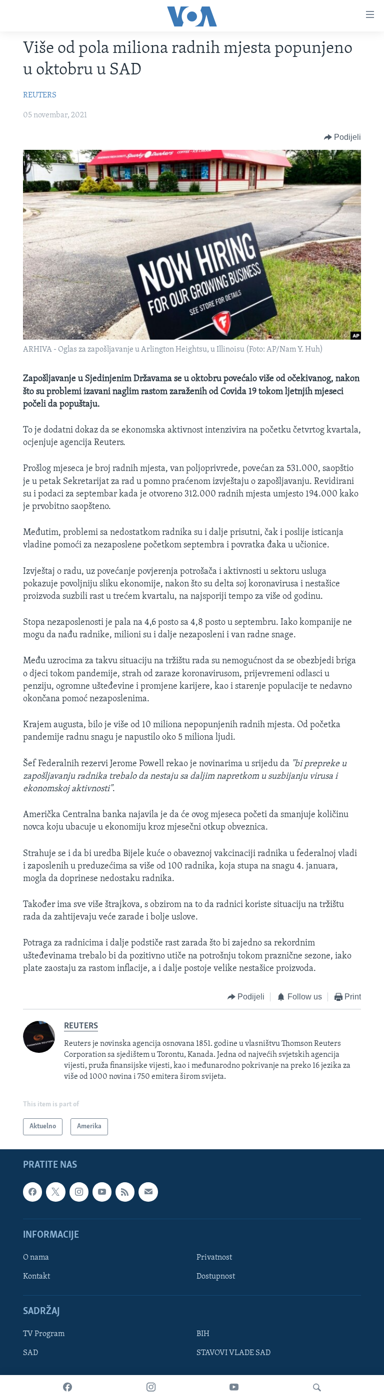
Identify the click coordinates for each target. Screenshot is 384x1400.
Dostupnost (215, 1277)
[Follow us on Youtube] (102, 1191)
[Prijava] (148, 1191)
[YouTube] (234, 1387)
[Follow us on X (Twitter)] (55, 1191)
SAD (30, 1353)
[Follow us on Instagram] (79, 1191)
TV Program (43, 1334)
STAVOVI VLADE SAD (233, 1353)
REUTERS (39, 95)
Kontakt (36, 1277)
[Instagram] (151, 1387)
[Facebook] (67, 1387)
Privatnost (214, 1258)
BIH (203, 1334)
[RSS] (125, 1191)
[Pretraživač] (317, 1387)
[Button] (343, 137)
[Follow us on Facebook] (32, 1191)
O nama (36, 1258)
